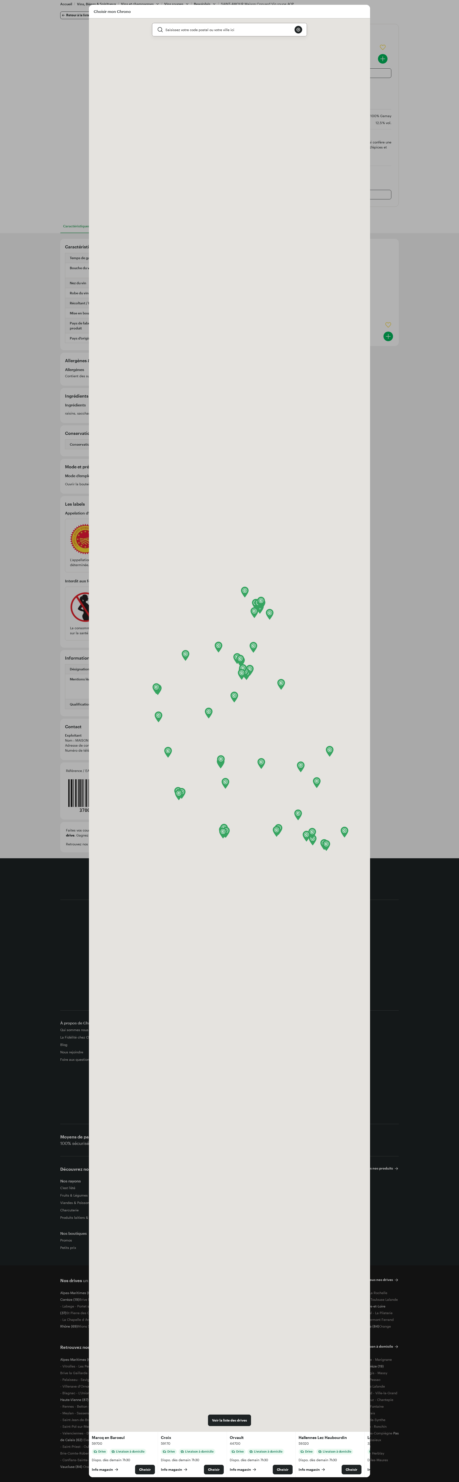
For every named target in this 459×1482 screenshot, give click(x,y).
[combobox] (228, 30)
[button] (158, 716)
